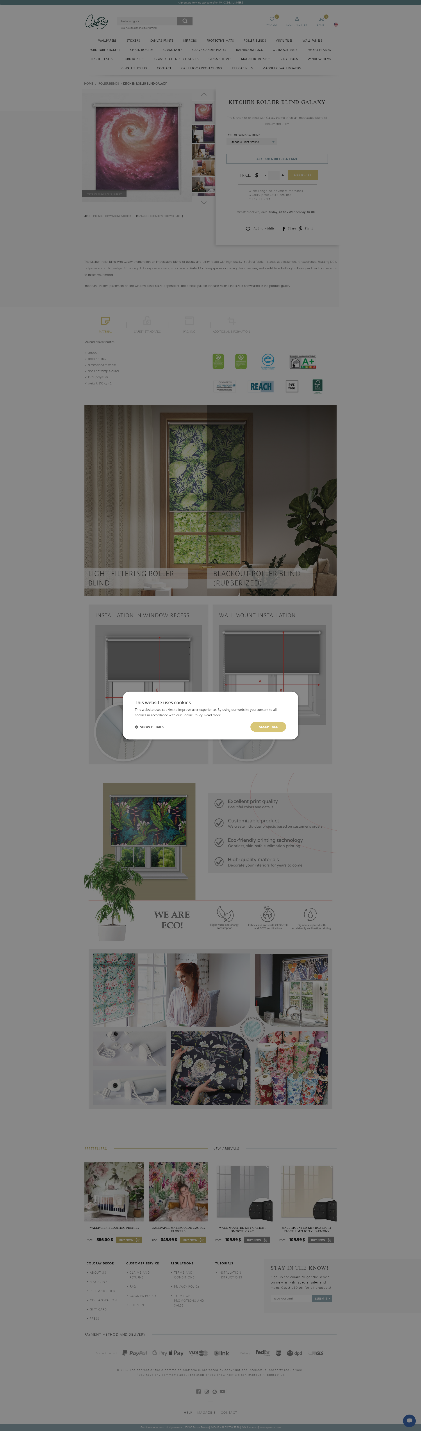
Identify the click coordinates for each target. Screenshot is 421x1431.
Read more (212, 715)
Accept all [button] (268, 727)
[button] (149, 726)
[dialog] (210, 715)
